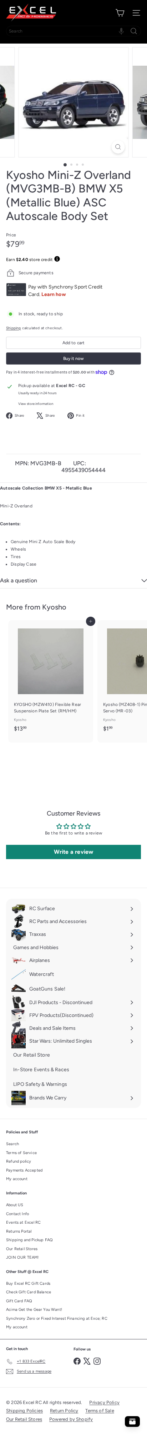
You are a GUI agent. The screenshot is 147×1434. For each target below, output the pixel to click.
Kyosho (54, 607)
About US (14, 1205)
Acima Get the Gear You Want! (34, 1309)
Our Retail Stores (21, 1249)
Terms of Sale (99, 1410)
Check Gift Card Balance (28, 1292)
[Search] (134, 31)
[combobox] (73, 31)
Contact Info (17, 1214)
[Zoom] (118, 147)
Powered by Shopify (71, 1419)
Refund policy (18, 1161)
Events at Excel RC (23, 1222)
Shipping (13, 328)
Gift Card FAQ (19, 1301)
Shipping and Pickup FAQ (29, 1240)
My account (16, 1179)
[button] (121, 31)
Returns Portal (19, 1231)
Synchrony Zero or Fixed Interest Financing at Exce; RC (56, 1318)
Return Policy (64, 1410)
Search (12, 1144)
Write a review (73, 851)
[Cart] (120, 12)
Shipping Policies (24, 1410)
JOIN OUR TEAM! (22, 1257)
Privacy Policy (104, 1402)
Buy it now (73, 358)
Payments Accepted (24, 1170)
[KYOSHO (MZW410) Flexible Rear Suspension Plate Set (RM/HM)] (51, 678)
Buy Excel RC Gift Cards (28, 1283)
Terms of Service (21, 1152)
